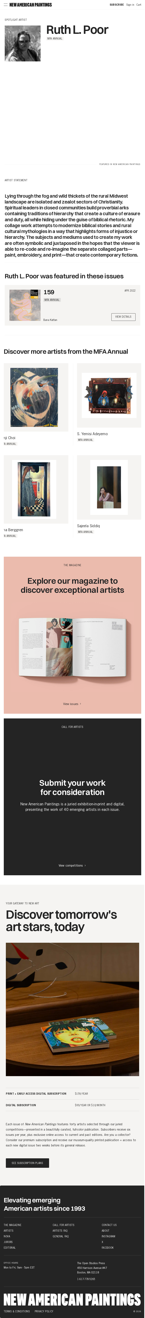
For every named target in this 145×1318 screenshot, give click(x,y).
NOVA (7, 1236)
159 (48, 292)
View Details (123, 317)
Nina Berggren (11, 530)
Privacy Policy (44, 1311)
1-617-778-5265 (86, 1279)
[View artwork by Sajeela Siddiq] (109, 487)
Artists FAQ (60, 1231)
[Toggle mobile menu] (6, 5)
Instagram (108, 1236)
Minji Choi (7, 438)
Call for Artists (63, 1225)
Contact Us (109, 1225)
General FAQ (61, 1236)
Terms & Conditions (17, 1311)
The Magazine (13, 1225)
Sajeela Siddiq (88, 526)
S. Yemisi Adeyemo (92, 434)
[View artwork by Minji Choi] (34, 397)
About (106, 1231)
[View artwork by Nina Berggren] (34, 489)
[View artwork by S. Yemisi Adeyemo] (109, 395)
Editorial (10, 1248)
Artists (9, 1231)
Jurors (8, 1242)
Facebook (108, 1248)
